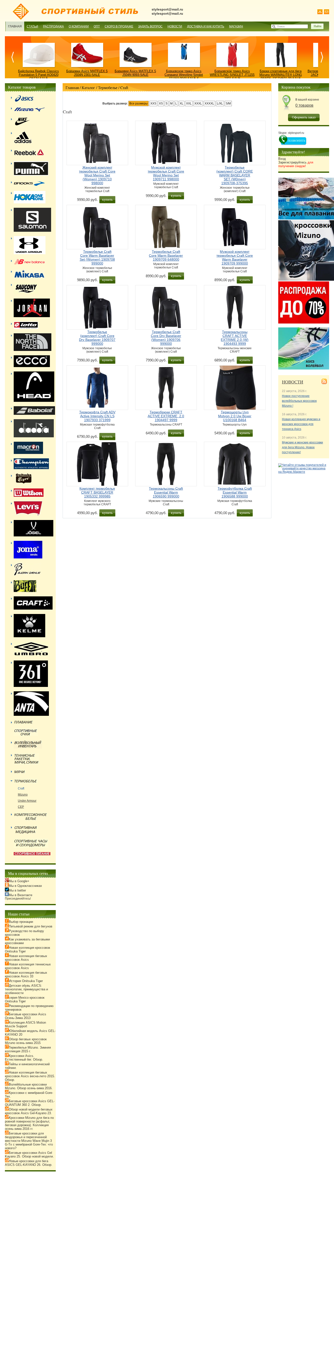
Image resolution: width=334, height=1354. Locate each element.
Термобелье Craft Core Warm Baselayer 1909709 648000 (166, 255)
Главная (15, 26)
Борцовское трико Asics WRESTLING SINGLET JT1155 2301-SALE (232, 74)
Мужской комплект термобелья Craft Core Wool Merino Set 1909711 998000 (166, 173)
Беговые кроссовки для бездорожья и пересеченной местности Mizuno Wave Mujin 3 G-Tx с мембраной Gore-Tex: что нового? (29, 1141)
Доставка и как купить (205, 26)
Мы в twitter (17, 890)
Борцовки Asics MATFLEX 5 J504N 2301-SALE (87, 73)
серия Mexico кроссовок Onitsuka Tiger (25, 999)
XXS (153, 103)
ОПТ (97, 26)
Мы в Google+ (19, 881)
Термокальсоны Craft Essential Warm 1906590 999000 (166, 492)
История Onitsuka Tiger (26, 981)
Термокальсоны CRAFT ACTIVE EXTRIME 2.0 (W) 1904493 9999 (234, 338)
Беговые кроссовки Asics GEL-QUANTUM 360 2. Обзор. (30, 1103)
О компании (79, 26)
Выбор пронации (21, 922)
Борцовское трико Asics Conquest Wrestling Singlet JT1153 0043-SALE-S (184, 74)
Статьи (32, 26)
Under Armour (27, 800)
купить (107, 199)
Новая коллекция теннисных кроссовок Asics (28, 966)
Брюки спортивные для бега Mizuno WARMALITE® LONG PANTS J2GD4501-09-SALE (280, 74)
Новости (174, 26)
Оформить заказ (304, 117)
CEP (21, 807)
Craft (124, 87)
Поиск (281, 26)
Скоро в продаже (119, 26)
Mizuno (23, 794)
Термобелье (107, 87)
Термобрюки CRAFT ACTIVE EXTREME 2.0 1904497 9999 (166, 416)
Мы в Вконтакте (20, 895)
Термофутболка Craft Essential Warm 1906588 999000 (235, 492)
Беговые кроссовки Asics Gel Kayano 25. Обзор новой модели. (29, 1154)
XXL (189, 103)
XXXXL (209, 103)
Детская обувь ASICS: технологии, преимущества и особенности (26, 989)
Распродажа (53, 26)
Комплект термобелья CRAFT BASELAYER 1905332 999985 (97, 492)
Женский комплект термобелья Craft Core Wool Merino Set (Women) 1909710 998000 (97, 175)
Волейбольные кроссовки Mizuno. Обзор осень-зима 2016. (29, 1086)
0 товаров (304, 105)
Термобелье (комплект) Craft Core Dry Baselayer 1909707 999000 (97, 338)
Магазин (236, 26)
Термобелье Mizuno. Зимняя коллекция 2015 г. (28, 1049)
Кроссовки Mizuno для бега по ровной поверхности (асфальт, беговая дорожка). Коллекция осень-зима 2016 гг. (29, 1123)
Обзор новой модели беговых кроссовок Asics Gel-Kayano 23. (29, 1111)
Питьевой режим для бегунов (30, 926)
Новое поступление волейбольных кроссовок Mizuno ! (299, 400)
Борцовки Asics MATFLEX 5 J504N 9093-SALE (135, 73)
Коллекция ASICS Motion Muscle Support (25, 1024)
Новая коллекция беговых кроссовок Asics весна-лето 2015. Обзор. (30, 1076)
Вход (282, 159)
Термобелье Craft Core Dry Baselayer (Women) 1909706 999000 (166, 338)
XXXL (198, 103)
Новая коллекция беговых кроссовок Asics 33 (26, 974)
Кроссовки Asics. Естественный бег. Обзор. (24, 1057)
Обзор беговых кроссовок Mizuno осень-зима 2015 (26, 1041)
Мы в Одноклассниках (25, 886)
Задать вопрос (150, 26)
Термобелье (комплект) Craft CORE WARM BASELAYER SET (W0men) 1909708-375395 (234, 175)
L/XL (220, 103)
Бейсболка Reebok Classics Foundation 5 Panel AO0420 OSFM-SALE (38, 74)
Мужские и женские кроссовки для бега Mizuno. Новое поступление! (302, 447)
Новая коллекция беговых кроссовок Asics (26, 957)
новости (292, 382)
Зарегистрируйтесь (295, 164)
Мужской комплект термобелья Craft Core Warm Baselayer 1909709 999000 (234, 257)
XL (181, 103)
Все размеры (138, 103)
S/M (228, 103)
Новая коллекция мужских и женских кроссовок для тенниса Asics (301, 424)
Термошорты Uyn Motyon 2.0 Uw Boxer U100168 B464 (234, 416)
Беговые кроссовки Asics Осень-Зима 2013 (25, 1016)
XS (161, 103)
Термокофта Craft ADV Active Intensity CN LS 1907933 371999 (97, 416)
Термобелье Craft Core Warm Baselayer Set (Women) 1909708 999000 (97, 257)
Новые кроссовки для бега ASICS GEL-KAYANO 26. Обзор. (28, 1163)
